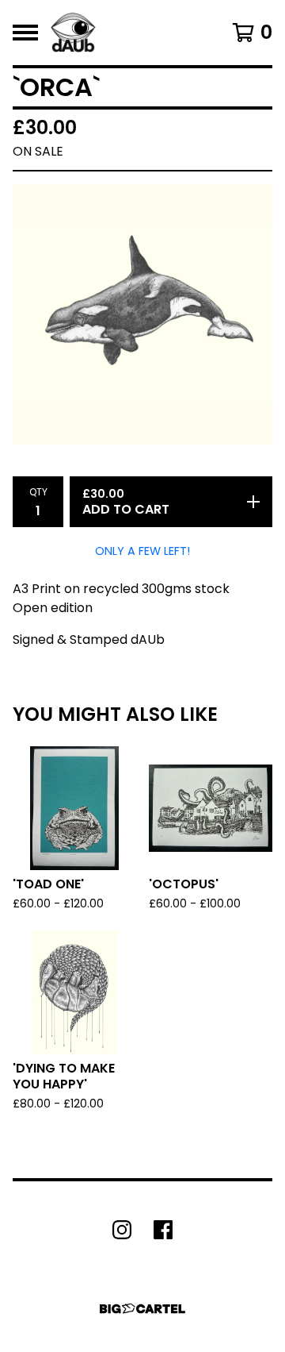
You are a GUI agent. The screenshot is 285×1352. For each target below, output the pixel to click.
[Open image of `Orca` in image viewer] (142, 314)
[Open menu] (25, 32)
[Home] (73, 32)
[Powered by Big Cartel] (142, 1308)
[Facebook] (163, 1229)
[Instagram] (122, 1229)
